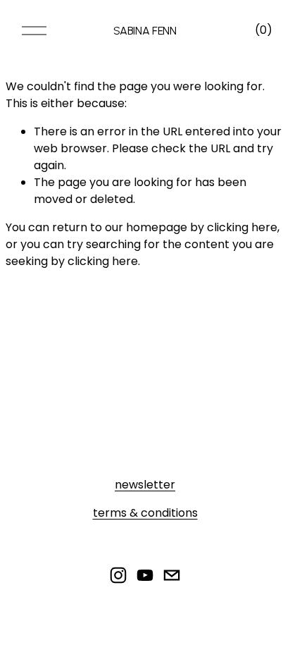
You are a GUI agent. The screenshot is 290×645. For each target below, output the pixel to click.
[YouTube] (145, 575)
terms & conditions (145, 513)
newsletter (145, 485)
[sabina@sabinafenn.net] (171, 575)
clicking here (242, 227)
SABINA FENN (144, 30)
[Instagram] (118, 575)
